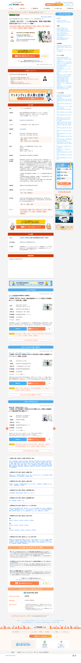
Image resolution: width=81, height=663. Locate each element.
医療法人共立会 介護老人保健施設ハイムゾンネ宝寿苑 (19, 352)
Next (54, 428)
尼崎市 (23, 462)
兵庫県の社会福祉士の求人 (62, 29)
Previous (7, 428)
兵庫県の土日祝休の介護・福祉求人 (64, 122)
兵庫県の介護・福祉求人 (62, 20)
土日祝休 (33, 540)
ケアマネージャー (29, 474)
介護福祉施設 (14, 500)
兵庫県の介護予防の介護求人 (63, 88)
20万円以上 (16, 525)
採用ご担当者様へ (16, 631)
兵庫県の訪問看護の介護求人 (63, 78)
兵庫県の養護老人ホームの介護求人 (64, 87)
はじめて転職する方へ (64, 186)
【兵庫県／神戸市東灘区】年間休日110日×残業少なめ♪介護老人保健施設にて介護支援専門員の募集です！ (30, 410)
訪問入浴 (49, 509)
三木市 (22, 463)
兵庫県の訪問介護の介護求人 (63, 57)
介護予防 (46, 510)
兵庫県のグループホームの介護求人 (64, 74)
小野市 (32, 463)
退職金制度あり (25, 543)
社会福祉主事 (39, 483)
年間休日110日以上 (26, 540)
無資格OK (22, 485)
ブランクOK (41, 540)
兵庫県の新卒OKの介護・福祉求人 (64, 141)
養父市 (47, 463)
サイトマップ (25, 631)
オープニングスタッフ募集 (43, 539)
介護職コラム (57, 631)
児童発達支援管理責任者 (27, 622)
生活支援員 (27, 476)
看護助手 (23, 474)
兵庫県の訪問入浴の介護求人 (63, 77)
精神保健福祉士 (17, 485)
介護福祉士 (11, 483)
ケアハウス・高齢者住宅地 (26, 510)
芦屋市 (37, 462)
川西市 (28, 463)
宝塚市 (18, 463)
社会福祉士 (16, 483)
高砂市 (25, 463)
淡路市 (18, 464)
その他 (23, 500)
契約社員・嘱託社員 (19, 492)
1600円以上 (31, 520)
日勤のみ (37, 540)
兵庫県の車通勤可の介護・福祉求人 (64, 99)
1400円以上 (26, 520)
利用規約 (41, 631)
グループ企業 (38, 652)
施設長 (62, 620)
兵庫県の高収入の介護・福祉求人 (64, 117)
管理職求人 (12, 540)
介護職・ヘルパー (12, 474)
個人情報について (48, 631)
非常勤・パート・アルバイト (29, 492)
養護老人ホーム (41, 510)
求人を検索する (47, 8)
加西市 (38, 463)
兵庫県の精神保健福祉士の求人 (63, 38)
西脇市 (15, 463)
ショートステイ (34, 510)
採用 (34, 652)
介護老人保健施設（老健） (18, 508)
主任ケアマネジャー (37, 474)
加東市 (25, 464)
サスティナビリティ (29, 652)
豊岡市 (47, 462)
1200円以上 (21, 520)
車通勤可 (23, 539)
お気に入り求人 (59, 8)
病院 (10, 500)
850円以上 (11, 520)
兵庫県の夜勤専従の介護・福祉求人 (64, 94)
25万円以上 (21, 525)
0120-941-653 (32, 593)
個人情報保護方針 (45, 652)
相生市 (43, 462)
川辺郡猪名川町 (34, 464)
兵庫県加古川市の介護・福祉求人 (64, 21)
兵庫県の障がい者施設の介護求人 (64, 75)
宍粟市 (22, 464)
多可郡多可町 (40, 464)
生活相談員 (19, 474)
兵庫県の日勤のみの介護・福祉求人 (64, 123)
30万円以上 (26, 525)
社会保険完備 (14, 543)
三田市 (35, 463)
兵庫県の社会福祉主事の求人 (63, 33)
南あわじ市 (11, 464)
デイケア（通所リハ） (30, 509)
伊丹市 (40, 462)
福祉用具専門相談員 (46, 622)
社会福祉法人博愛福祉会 (47, 16)
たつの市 (29, 464)
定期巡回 (18, 510)
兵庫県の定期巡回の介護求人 (63, 81)
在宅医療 (19, 500)
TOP (12, 8)
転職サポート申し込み (40, 636)
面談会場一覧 (35, 8)
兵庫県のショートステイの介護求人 (64, 85)
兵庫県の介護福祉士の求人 (62, 28)
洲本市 (33, 462)
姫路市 (20, 462)
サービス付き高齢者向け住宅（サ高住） (38, 508)
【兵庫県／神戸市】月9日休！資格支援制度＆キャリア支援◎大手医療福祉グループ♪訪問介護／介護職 (30, 299)
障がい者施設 (43, 509)
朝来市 (15, 464)
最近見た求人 (71, 8)
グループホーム (38, 509)
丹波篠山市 (43, 463)
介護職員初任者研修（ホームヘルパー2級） (28, 483)
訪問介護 (10, 508)
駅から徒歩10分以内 (17, 539)
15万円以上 (11, 525)
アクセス (23, 652)
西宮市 (30, 462)
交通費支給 (19, 543)
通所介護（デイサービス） (20, 509)
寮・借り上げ (28, 539)
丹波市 (50, 463)
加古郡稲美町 (46, 464)
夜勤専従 (10, 539)
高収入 (21, 540)
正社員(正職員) (23, 129)
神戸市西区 (16, 462)
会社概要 (19, 652)
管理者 (31, 476)
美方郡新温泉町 (14, 467)
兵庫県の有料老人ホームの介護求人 (64, 61)
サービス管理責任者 (20, 476)
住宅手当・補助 (34, 539)
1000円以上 (16, 520)
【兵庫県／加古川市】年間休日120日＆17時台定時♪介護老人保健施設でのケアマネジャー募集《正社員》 (30, 355)
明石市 (27, 462)
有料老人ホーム (27, 508)
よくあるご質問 (33, 631)
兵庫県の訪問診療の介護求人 (63, 80)
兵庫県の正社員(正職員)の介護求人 (64, 45)
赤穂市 (12, 463)
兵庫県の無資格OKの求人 (62, 39)
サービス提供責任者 (45, 474)
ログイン (68, 4)
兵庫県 (17, 35)
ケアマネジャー (38, 620)
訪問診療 (14, 510)
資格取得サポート (48, 540)
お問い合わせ (65, 631)
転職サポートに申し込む (53, 4)
